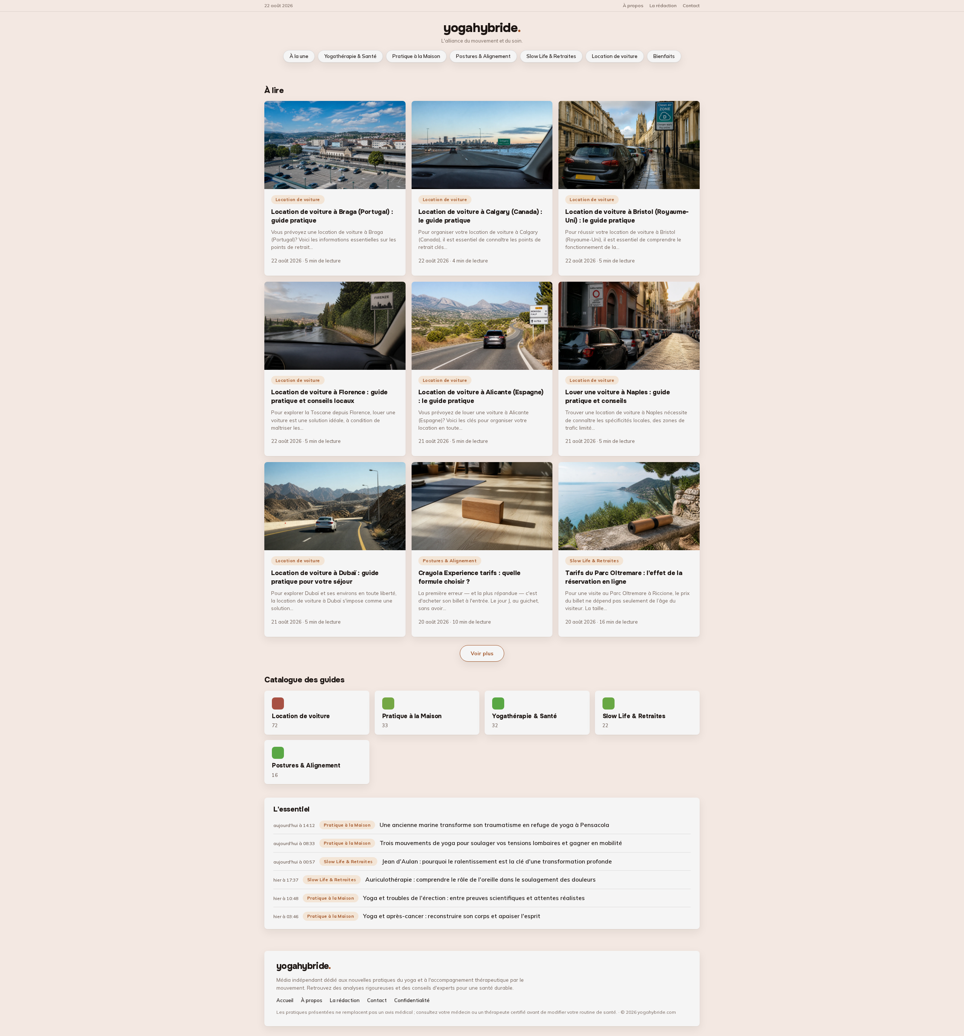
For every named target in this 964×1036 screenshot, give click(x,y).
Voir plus (482, 653)
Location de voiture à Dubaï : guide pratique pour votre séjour (324, 577)
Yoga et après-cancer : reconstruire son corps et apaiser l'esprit (451, 916)
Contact (691, 5)
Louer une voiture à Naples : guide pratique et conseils (617, 396)
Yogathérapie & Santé (350, 56)
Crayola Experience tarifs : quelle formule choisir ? (469, 577)
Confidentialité (412, 1000)
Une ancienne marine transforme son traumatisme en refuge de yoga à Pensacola (494, 824)
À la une (299, 56)
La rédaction (663, 5)
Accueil (284, 1000)
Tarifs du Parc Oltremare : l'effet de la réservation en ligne (623, 577)
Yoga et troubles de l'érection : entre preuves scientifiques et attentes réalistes (474, 898)
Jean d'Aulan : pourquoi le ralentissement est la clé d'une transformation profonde (497, 861)
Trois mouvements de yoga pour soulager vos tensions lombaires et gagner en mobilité (501, 843)
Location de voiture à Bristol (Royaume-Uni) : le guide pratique (627, 216)
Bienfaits (664, 56)
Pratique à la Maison (416, 56)
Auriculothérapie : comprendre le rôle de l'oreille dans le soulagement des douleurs (480, 879)
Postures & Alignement (483, 56)
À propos (633, 5)
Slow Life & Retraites (551, 56)
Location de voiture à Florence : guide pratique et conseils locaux (329, 396)
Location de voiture (615, 56)
